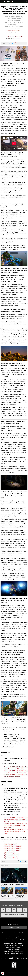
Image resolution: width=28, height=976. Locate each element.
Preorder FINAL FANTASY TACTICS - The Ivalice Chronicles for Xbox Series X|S (15, 772)
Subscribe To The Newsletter (14, 915)
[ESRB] (14, 964)
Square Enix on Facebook (11, 854)
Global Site (21, 932)
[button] (2, 973)
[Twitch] (19, 910)
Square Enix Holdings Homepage (13, 947)
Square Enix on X (9, 852)
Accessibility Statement (8, 943)
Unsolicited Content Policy (7, 939)
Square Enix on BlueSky (11, 858)
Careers (9, 932)
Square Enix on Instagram (11, 856)
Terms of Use (8, 937)
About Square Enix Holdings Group (13, 949)
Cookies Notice (12, 941)
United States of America (14, 927)
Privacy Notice (17, 937)
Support (15, 932)
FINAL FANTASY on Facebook (12, 846)
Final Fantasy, (11, 36)
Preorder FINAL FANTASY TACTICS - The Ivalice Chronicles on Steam (15, 776)
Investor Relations (19, 951)
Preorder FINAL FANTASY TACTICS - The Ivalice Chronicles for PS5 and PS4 (15, 768)
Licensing (19, 941)
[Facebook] (3, 910)
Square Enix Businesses (8, 951)
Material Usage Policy (19, 939)
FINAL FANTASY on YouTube (12, 850)
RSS (21, 945)
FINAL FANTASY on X (10, 844)
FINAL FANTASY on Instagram (12, 848)
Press (5, 941)
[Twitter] (8, 910)
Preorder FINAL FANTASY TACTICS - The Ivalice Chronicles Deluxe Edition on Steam (15, 831)
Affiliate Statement (18, 943)
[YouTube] (14, 910)
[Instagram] (25, 910)
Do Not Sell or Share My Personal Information (14, 953)
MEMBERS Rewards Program (11, 945)
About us (3, 932)
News (14, 934)
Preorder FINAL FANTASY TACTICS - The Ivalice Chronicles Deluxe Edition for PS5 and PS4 (15, 820)
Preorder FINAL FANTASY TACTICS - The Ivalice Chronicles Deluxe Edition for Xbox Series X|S (15, 825)
